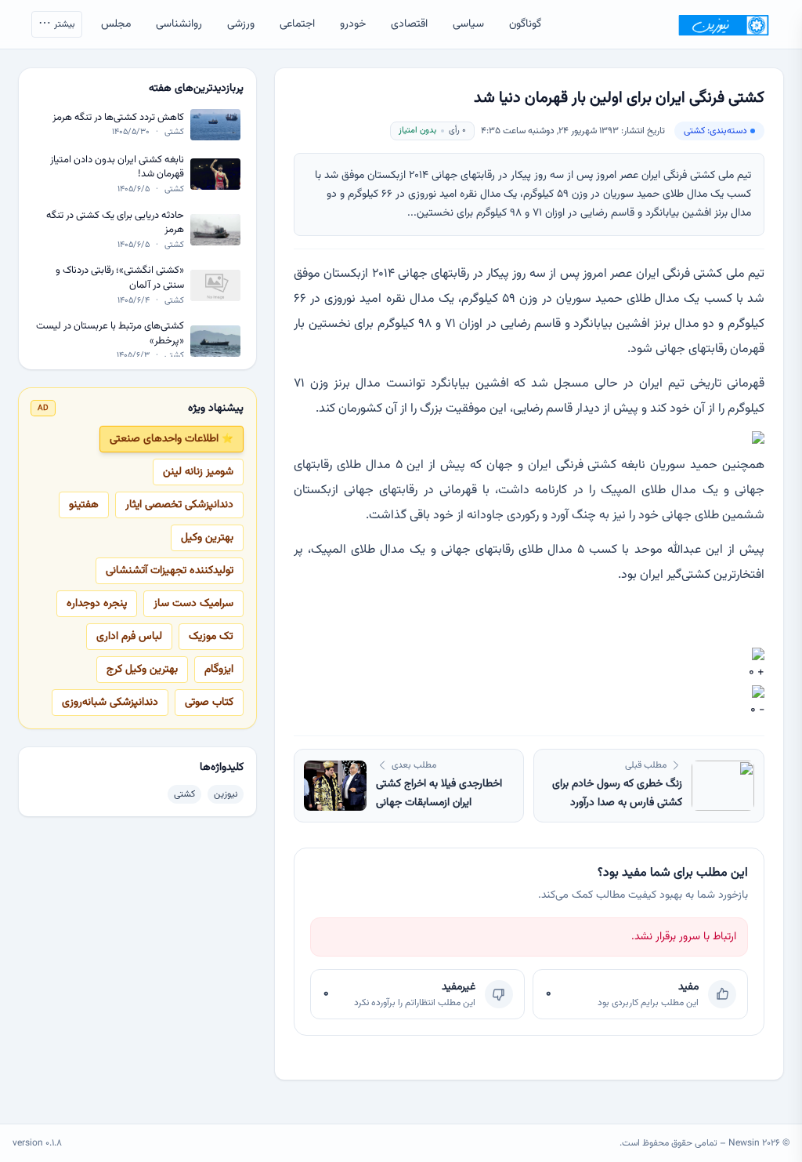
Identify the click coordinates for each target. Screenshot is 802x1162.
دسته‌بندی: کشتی (715, 131)
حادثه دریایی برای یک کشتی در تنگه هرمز (115, 223)
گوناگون (525, 24)
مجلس (116, 24)
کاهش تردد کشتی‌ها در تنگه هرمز (118, 118)
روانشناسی (179, 24)
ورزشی (241, 24)
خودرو (353, 24)
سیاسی (468, 24)
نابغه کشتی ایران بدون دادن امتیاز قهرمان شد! (117, 167)
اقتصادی (409, 24)
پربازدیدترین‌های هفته (196, 88)
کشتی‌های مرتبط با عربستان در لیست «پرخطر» (110, 333)
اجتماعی (297, 24)
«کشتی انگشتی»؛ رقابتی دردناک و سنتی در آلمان (120, 277)
